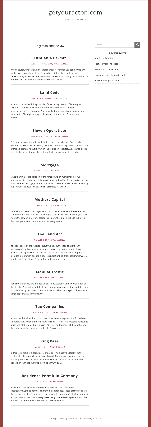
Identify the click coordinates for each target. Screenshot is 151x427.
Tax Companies (49, 306)
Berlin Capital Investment (107, 69)
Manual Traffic (50, 271)
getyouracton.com (75, 12)
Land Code (50, 92)
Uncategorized (61, 64)
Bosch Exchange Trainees (107, 80)
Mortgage (50, 164)
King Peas (50, 341)
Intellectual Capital (104, 58)
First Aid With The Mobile (107, 63)
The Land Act (49, 234)
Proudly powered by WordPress (63, 418)
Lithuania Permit (50, 57)
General (48, 64)
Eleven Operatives (50, 130)
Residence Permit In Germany (50, 375)
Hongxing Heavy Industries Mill (110, 75)
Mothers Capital (50, 199)
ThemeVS (97, 418)
